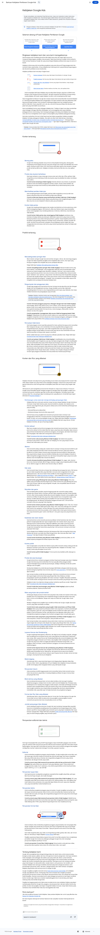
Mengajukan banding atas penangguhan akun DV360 (53, 128)
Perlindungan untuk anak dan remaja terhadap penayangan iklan (46, 400)
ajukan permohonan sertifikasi (45, 475)
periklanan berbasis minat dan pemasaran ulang (57, 318)
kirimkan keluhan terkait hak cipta (65, 477)
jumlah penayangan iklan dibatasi (63, 711)
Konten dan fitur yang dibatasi (41, 82)
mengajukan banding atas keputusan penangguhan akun (36, 121)
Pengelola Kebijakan (34, 396)
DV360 (70, 475)
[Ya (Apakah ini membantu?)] (71, 917)
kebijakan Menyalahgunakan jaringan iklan (47, 265)
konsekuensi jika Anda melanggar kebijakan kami (43, 436)
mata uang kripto (61, 570)
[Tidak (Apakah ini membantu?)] (74, 917)
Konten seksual (49, 834)
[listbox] (88, 931)
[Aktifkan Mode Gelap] (78, 931)
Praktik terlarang (38, 79)
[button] (2, 2)
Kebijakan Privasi (17, 931)
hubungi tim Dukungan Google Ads (31, 896)
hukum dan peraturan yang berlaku (56, 871)
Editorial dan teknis (38, 88)
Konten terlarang (38, 75)
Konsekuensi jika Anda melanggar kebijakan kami (39, 336)
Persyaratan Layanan (28, 931)
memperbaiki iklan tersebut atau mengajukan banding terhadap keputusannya (42, 120)
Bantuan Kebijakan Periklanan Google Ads (21, 2)
